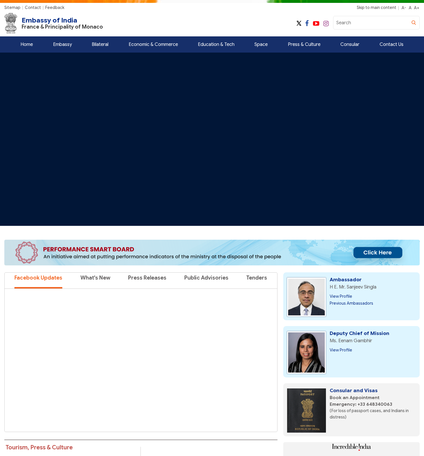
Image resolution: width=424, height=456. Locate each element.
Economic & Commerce (153, 44)
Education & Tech (216, 44)
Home (26, 44)
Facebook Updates (38, 278)
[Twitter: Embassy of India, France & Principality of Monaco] (299, 23)
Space (261, 44)
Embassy (62, 44)
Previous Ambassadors (351, 303)
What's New (95, 278)
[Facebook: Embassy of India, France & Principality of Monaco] (307, 23)
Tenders (256, 278)
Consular (349, 44)
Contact (33, 7)
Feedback (54, 7)
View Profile (341, 296)
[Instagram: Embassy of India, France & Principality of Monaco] (326, 23)
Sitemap (12, 7)
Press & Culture (304, 44)
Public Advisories (206, 278)
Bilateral (100, 44)
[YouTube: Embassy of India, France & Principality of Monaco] (316, 23)
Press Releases (147, 278)
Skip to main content (376, 7)
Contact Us (392, 44)
